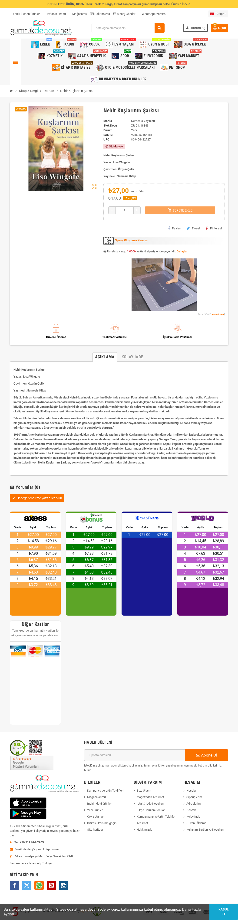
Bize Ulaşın (144, 790)
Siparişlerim (194, 797)
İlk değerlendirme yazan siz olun (37, 498)
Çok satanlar (95, 816)
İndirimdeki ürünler (99, 803)
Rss (39, 885)
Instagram (63, 885)
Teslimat (142, 823)
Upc (106, 139)
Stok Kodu (110, 125)
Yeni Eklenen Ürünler (26, 14)
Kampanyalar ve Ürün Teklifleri (156, 816)
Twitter (26, 885)
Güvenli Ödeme (196, 823)
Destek (191, 810)
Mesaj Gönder (125, 14)
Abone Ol (208, 755)
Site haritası (95, 829)
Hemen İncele (217, 314)
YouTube (51, 885)
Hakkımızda (102, 14)
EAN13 (107, 135)
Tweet (196, 228)
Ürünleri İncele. (181, 4)
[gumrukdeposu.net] (41, 27)
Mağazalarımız (96, 797)
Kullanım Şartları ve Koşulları (205, 829)
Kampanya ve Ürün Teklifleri (105, 790)
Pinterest (216, 228)
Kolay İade (193, 816)
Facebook (14, 885)
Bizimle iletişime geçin (101, 823)
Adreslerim (193, 803)
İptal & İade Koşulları (150, 803)
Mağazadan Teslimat (150, 797)
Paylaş (176, 228)
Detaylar (182, 251)
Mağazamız (79, 14)
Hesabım (192, 790)
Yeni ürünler (95, 810)
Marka (107, 121)
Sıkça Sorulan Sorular (151, 810)
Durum (107, 130)
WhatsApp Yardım (153, 14)
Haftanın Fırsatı (56, 14)
